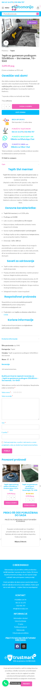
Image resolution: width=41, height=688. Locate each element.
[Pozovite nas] (5, 683)
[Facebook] (17, 646)
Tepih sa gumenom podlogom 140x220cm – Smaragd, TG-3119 (29, 487)
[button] (11, 503)
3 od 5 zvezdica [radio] (17, 392)
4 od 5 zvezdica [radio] (19, 392)
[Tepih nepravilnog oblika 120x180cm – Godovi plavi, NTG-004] (11, 473)
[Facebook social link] (7, 359)
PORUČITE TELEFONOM (21, 129)
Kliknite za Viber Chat (20, 147)
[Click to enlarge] (6, 42)
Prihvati (26, 684)
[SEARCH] (37, 14)
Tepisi (12, 51)
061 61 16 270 (7, 2)
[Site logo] (22, 8)
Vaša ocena (6, 392)
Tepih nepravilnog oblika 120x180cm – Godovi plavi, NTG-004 (11, 487)
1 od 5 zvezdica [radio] (14, 392)
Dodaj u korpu (25, 106)
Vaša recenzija (7, 396)
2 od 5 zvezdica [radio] (16, 392)
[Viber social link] (13, 359)
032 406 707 (19, 2)
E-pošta (5, 432)
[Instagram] (24, 646)
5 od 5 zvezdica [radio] (21, 392)
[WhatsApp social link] (10, 359)
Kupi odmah (20, 112)
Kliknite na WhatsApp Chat (22, 139)
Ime (4, 423)
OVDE (6, 315)
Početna (5, 51)
